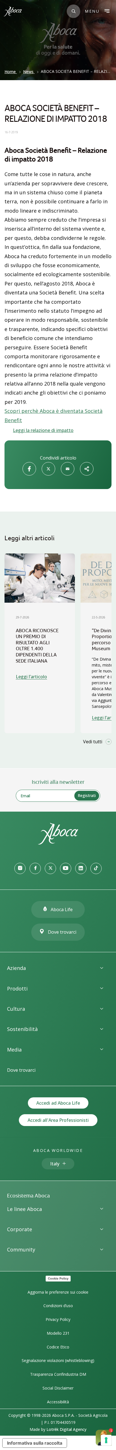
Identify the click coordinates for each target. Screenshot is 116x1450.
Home (10, 71)
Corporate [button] (19, 1229)
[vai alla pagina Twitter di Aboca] (50, 868)
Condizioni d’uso (58, 1305)
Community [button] (21, 1249)
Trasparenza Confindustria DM (58, 1374)
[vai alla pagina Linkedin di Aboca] (80, 868)
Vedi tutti (92, 741)
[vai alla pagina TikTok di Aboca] (96, 868)
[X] (48, 469)
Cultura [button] (16, 1008)
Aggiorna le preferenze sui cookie (58, 1292)
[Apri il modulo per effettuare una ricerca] (73, 11)
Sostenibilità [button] (22, 1029)
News (28, 71)
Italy (54, 1164)
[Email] (67, 469)
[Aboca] (13, 11)
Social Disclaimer (58, 1388)
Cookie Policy (58, 1278)
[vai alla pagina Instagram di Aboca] (20, 868)
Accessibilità (58, 1401)
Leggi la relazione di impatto (43, 430)
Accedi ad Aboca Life (58, 1103)
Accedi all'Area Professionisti (58, 1120)
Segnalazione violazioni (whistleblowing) (58, 1360)
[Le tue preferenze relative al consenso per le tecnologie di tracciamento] (106, 1440)
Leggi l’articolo (31, 677)
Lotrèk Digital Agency (66, 1429)
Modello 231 (58, 1333)
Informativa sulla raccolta (34, 1443)
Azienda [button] (16, 968)
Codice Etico (58, 1347)
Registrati (87, 795)
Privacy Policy (58, 1319)
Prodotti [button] (17, 988)
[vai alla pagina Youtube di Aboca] (65, 868)
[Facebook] (29, 469)
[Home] (58, 843)
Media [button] (14, 1049)
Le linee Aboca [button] (24, 1209)
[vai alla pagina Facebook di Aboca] (35, 868)
